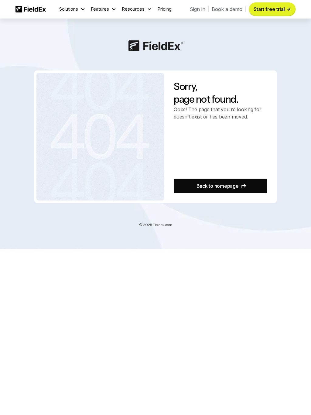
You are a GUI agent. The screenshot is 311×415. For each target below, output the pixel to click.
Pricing (164, 9)
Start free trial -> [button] (272, 9)
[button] (72, 9)
